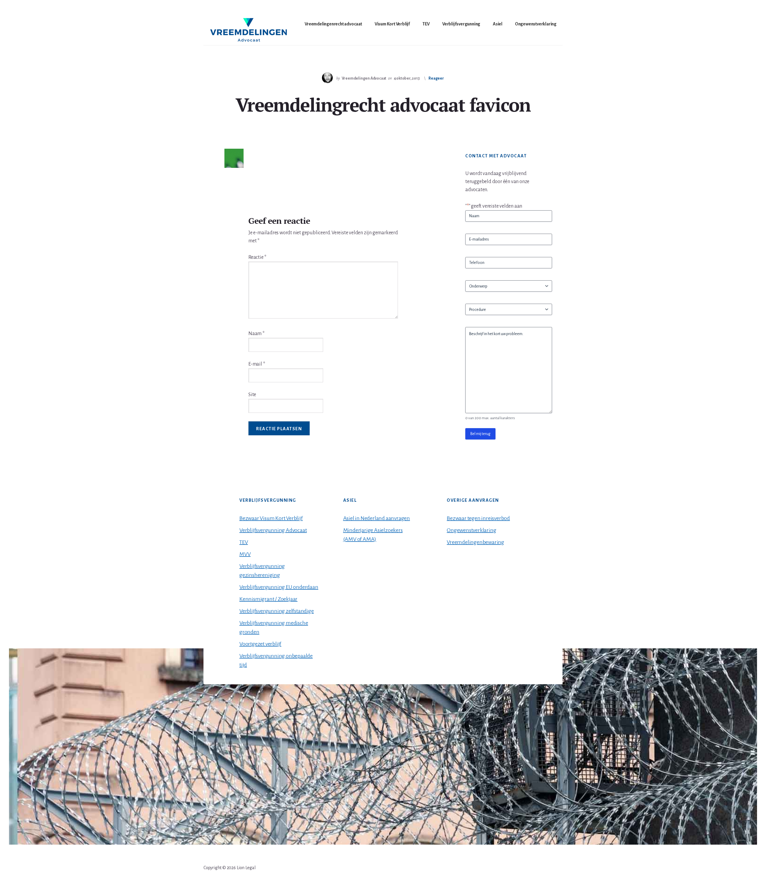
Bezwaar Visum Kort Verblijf (271, 518)
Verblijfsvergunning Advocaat (273, 530)
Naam (256, 333)
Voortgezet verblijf (260, 644)
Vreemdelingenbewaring (475, 542)
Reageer (436, 78)
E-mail (256, 364)
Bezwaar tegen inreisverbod (478, 518)
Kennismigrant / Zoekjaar (268, 599)
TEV (243, 542)
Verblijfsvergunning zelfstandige (276, 611)
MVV (244, 554)
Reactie (257, 257)
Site (252, 394)
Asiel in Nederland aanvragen (376, 518)
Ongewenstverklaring (471, 530)
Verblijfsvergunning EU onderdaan (278, 587)
